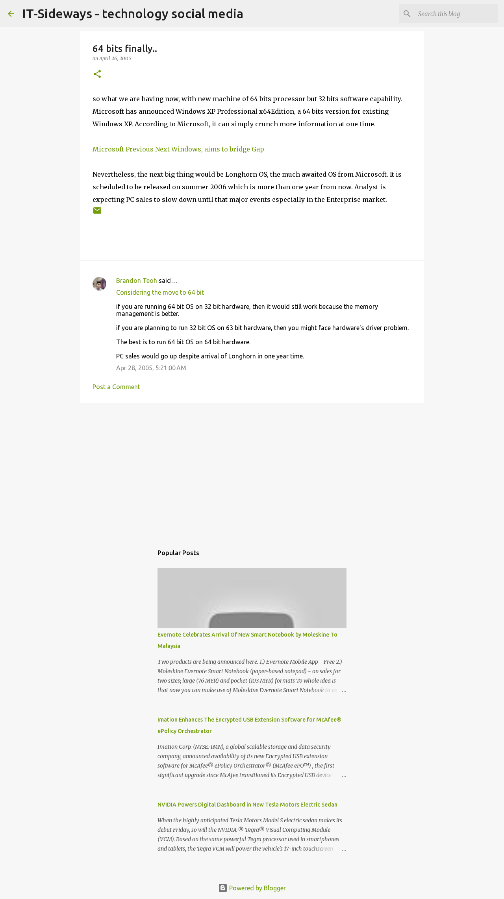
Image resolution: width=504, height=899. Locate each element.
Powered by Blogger (257, 888)
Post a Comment (116, 386)
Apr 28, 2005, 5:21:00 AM (151, 367)
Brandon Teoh (136, 280)
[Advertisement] (252, 470)
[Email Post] (97, 213)
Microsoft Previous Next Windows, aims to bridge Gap (178, 149)
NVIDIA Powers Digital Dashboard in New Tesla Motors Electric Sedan (247, 804)
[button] (97, 74)
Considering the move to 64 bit (160, 292)
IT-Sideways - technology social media (132, 13)
